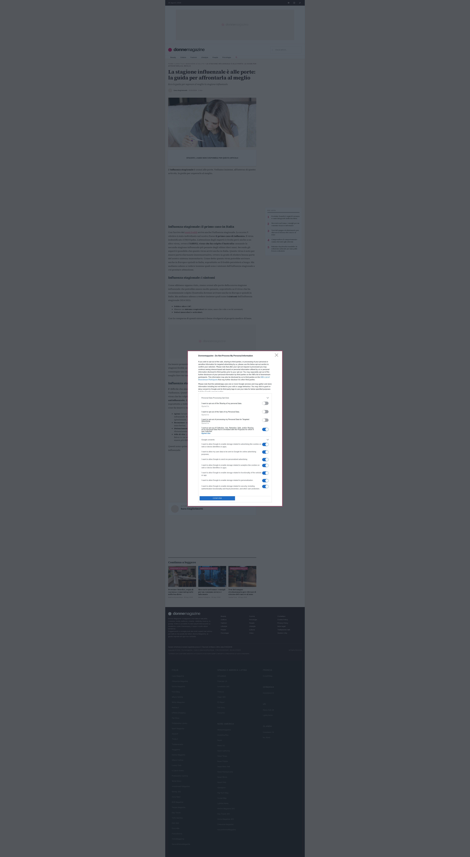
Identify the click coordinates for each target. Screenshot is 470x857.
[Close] (277, 356)
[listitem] (235, 398)
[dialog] (235, 428)
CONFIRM (217, 498)
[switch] (265, 403)
